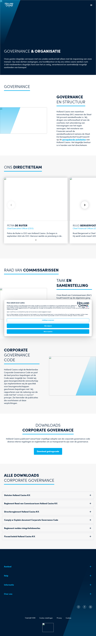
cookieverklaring (22, 311)
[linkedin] (90, 608)
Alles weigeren (48, 326)
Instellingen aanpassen (48, 320)
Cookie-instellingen (46, 618)
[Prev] (11, 205)
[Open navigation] (91, 5)
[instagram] (78, 608)
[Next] (84, 205)
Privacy (59, 618)
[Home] (9, 7)
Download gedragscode (48, 451)
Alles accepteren (48, 331)
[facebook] (84, 608)
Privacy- (14, 311)
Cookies (68, 618)
